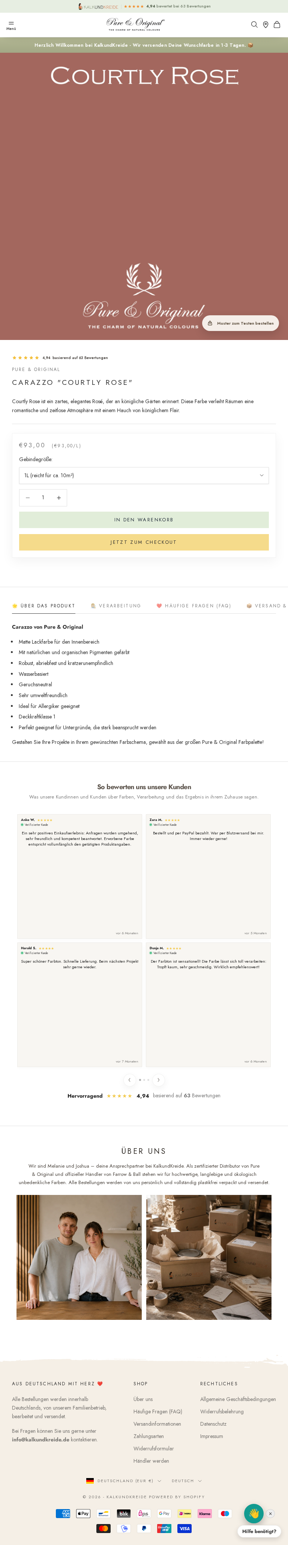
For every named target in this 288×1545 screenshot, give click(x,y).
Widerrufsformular (154, 1448)
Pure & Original (36, 369)
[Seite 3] (148, 1080)
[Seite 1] (140, 1080)
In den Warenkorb (144, 519)
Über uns (143, 1399)
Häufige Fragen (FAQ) (158, 1411)
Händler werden (151, 1461)
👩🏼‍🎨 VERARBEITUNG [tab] (115, 606)
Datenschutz (213, 1424)
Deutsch (183, 1481)
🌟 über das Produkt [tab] (43, 606)
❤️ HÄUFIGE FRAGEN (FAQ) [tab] (193, 606)
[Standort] (267, 24)
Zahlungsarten (149, 1436)
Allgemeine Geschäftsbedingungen (238, 1399)
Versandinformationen (157, 1424)
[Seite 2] (144, 1080)
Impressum (211, 1436)
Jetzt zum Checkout (144, 542)
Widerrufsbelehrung (222, 1411)
